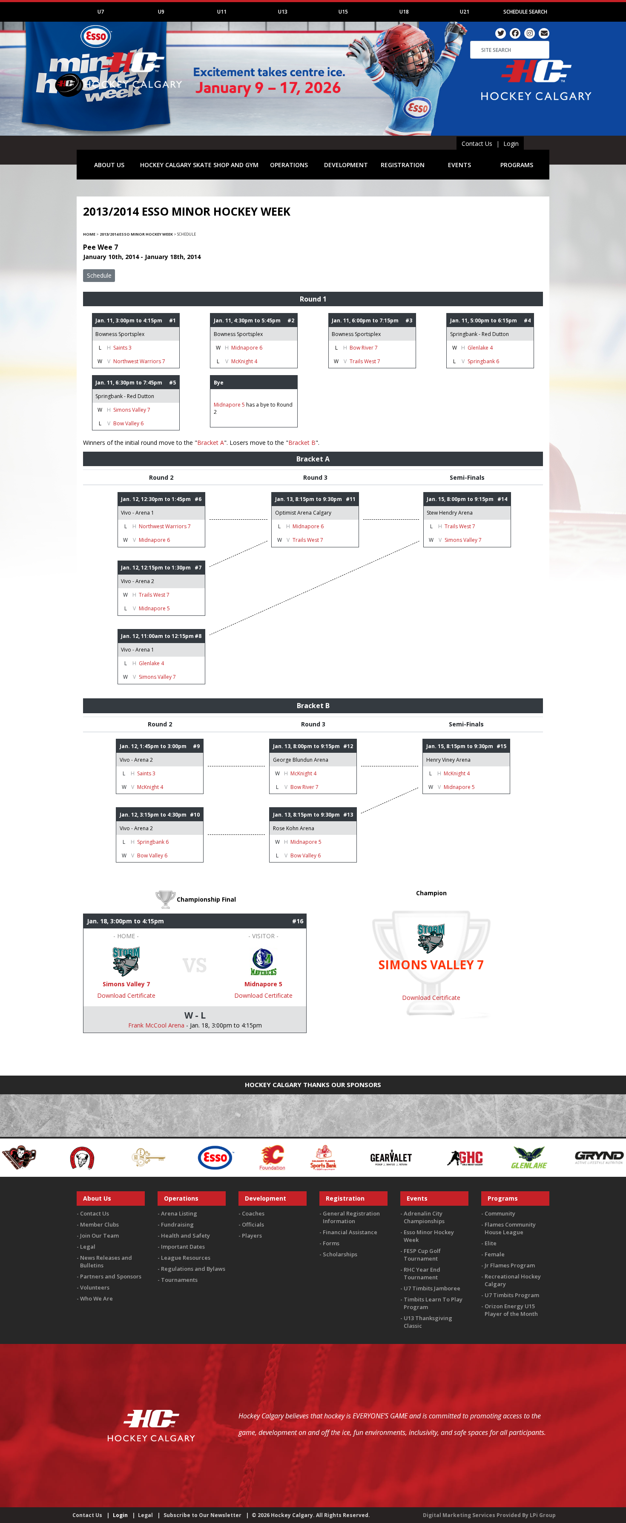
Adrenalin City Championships (424, 1217)
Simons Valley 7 (131, 409)
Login (511, 143)
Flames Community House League (510, 1228)
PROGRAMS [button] (516, 165)
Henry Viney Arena (448, 759)
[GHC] (369, 1157)
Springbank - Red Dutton (479, 334)
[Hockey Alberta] (570, 1157)
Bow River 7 (364, 347)
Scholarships (340, 1254)
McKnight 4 (244, 361)
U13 (282, 11)
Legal (87, 1246)
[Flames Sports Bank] (227, 1157)
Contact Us (477, 143)
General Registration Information (351, 1217)
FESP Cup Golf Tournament (422, 1254)
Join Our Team (99, 1235)
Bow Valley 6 (128, 423)
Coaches (253, 1213)
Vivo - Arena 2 (137, 581)
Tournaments (179, 1280)
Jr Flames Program (510, 1265)
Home (89, 234)
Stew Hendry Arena (450, 512)
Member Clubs (99, 1224)
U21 (464, 11)
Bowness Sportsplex (119, 334)
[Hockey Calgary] (134, 93)
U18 (404, 11)
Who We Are (96, 1298)
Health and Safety (185, 1235)
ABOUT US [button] (109, 165)
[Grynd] (502, 1157)
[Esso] (119, 1157)
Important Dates (183, 1246)
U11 (222, 11)
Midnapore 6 (246, 347)
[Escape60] (52, 1157)
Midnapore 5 (229, 404)
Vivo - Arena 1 (137, 512)
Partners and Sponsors (110, 1276)
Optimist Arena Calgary (303, 512)
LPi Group (543, 1515)
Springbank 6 (483, 361)
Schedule (99, 275)
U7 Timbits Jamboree (432, 1288)
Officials (253, 1224)
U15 (343, 11)
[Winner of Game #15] (264, 961)
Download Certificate (126, 995)
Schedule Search (525, 11)
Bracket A (210, 442)
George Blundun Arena (300, 759)
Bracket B (302, 442)
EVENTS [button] (459, 165)
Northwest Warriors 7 (139, 361)
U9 (161, 11)
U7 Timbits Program (512, 1295)
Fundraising (177, 1224)
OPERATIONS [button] (289, 165)
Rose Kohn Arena (293, 828)
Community (500, 1213)
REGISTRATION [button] (403, 165)
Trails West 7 (365, 361)
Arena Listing (179, 1213)
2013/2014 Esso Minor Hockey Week (136, 234)
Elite (491, 1243)
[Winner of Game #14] (126, 961)
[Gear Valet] (294, 1157)
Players (252, 1235)
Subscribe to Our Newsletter (202, 1515)
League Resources (185, 1257)
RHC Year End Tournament (422, 1273)
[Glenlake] (433, 1157)
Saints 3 (122, 347)
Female (495, 1254)
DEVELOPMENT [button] (346, 165)
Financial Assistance (350, 1232)
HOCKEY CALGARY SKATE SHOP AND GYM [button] (199, 165)
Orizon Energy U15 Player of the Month (511, 1310)
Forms (331, 1243)
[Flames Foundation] (176, 1157)
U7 (101, 11)
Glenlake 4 (480, 347)
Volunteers (94, 1287)
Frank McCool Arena (156, 1025)
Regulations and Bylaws (193, 1268)
